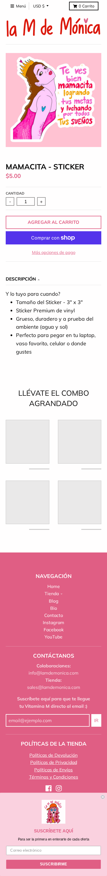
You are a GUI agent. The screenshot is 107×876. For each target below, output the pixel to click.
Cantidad (15, 193)
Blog (53, 601)
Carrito (86, 5)
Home (53, 586)
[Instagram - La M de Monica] (58, 788)
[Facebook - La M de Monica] (48, 788)
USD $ (39, 5)
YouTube (53, 637)
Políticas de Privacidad (53, 762)
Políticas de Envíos (53, 770)
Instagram (53, 622)
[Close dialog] (102, 797)
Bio (53, 608)
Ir (96, 720)
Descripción (21, 279)
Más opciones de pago (53, 252)
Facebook (54, 629)
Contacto (53, 615)
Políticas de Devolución (53, 755)
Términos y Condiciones (53, 777)
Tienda (52, 593)
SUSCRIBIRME (53, 864)
